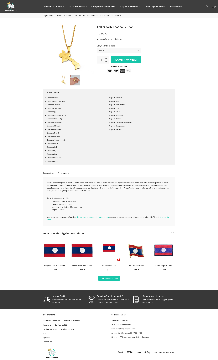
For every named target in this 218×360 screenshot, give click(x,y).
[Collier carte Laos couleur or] (63, 80)
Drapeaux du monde (63, 15)
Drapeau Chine (52, 97)
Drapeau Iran (52, 154)
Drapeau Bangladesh (117, 126)
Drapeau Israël (114, 108)
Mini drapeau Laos (109, 265)
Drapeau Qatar (53, 161)
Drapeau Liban (52, 143)
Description (48, 173)
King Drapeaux (48, 15)
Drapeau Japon (52, 112)
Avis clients (63, 173)
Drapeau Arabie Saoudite (56, 140)
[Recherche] (207, 6)
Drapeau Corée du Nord (56, 115)
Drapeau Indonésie (116, 115)
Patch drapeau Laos (163, 265)
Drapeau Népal (53, 133)
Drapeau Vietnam (115, 129)
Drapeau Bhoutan (54, 129)
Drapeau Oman (114, 112)
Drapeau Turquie (53, 105)
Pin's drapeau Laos (136, 265)
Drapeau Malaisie (53, 136)
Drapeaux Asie (79, 15)
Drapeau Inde (114, 101)
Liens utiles (47, 342)
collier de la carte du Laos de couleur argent (92, 217)
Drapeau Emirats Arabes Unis (120, 122)
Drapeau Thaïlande (54, 108)
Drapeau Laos (92, 15)
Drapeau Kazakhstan (117, 105)
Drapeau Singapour (54, 122)
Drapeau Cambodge (55, 119)
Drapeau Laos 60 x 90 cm (54, 265)
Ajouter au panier (126, 59)
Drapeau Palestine (54, 157)
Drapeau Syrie (52, 150)
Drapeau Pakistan (115, 97)
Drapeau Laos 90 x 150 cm (82, 265)
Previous (171, 233)
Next (173, 233)
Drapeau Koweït (115, 119)
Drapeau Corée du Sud (56, 101)
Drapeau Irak (52, 147)
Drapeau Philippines (54, 126)
